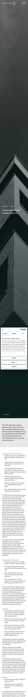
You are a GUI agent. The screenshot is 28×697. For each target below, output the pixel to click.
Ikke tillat (14, 366)
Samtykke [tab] (5, 333)
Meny (24, 3)
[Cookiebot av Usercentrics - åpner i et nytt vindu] (20, 329)
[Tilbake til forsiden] (14, 3)
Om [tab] (23, 333)
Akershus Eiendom (7, 3)
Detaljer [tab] (14, 333)
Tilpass (13, 362)
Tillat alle (14, 358)
